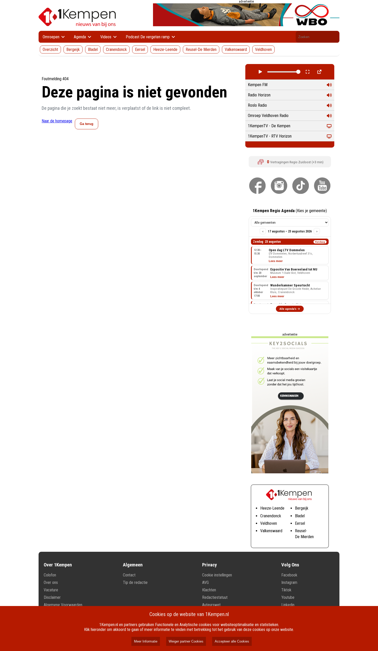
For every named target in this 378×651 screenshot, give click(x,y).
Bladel (93, 49)
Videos (106, 36)
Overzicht (50, 49)
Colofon (50, 575)
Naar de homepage (57, 121)
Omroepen (51, 36)
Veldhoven (263, 49)
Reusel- (301, 530)
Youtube (287, 597)
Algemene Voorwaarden (63, 604)
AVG (205, 582)
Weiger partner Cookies (186, 641)
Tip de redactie (135, 582)
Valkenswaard (236, 49)
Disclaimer (52, 597)
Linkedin (287, 604)
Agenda (80, 36)
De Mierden (304, 536)
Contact (129, 575)
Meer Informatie (145, 641)
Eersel (140, 49)
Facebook (289, 575)
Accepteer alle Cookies (232, 641)
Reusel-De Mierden (201, 49)
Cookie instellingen (217, 575)
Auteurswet (211, 604)
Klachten (209, 589)
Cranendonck (116, 49)
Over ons (51, 582)
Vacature (51, 589)
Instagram (289, 582)
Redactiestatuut (215, 597)
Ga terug (86, 124)
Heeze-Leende (165, 49)
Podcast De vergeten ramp (148, 36)
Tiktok (286, 589)
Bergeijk (73, 49)
